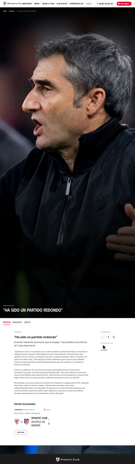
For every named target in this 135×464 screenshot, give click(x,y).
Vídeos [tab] (27, 322)
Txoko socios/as (106, 4)
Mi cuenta (125, 4)
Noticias (11, 11)
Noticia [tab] (6, 322)
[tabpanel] (67, 385)
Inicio (5, 11)
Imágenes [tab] (17, 322)
